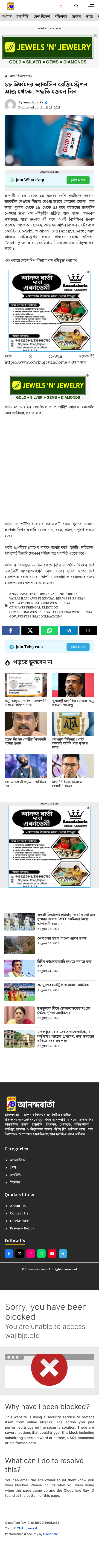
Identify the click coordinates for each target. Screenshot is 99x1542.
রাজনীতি (23, 17)
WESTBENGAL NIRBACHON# (40, 616)
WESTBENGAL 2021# (33, 603)
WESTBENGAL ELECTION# (50, 612)
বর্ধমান (7, 17)
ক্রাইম (76, 17)
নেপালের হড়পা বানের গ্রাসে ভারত (62, 938)
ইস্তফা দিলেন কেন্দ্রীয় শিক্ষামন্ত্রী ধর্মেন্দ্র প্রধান (25, 741)
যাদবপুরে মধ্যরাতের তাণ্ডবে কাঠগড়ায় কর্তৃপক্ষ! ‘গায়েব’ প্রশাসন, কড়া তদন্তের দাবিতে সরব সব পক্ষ (65, 1036)
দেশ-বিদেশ (42, 17)
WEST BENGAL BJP (46, 598)
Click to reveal (27, 1528)
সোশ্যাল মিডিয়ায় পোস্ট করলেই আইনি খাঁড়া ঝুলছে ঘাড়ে (70, 743)
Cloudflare (50, 1534)
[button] (76, 6)
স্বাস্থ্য (89, 17)
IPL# (27, 598)
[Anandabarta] (10, 6)
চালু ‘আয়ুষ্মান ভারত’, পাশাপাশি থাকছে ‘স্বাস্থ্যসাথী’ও (26, 703)
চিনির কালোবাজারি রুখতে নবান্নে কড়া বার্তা (65, 964)
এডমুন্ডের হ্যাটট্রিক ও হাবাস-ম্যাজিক (63, 985)
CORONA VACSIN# (50, 594)
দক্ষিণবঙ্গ (61, 17)
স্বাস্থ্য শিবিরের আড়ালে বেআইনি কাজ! (67, 784)
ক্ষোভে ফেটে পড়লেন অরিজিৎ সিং (26, 784)
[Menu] (91, 6)
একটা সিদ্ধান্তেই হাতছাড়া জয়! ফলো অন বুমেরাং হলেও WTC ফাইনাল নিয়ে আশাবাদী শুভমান (66, 919)
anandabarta (33, 102)
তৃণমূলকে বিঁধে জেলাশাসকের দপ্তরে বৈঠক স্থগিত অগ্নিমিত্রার (63, 1011)
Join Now (78, 180)
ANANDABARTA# (22, 594)
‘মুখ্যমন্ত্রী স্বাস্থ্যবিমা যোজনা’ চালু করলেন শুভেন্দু (73, 703)
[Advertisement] (49, 471)
